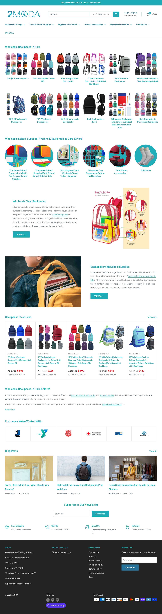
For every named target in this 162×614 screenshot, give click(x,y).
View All (153, 451)
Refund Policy (95, 569)
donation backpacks (112, 404)
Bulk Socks (141, 24)
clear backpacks (60, 214)
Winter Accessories (94, 24)
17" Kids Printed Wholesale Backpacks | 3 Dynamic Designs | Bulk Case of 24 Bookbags (111, 361)
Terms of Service (96, 573)
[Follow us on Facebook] (48, 600)
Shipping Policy (95, 564)
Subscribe (100, 513)
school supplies (107, 395)
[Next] (157, 350)
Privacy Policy (95, 560)
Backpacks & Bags (13, 24)
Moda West (13, 354)
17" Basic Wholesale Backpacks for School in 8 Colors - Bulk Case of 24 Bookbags (49, 361)
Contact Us (93, 552)
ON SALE (9, 33)
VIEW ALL (21, 234)
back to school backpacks (83, 395)
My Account (130, 15)
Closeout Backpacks (61, 552)
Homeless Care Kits (119, 24)
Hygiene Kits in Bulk (67, 24)
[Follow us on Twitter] (52, 600)
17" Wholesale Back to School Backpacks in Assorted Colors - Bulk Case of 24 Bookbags (141, 361)
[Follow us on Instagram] (57, 600)
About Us (92, 556)
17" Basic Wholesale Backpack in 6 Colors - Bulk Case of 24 (19, 360)
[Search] (116, 14)
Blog (90, 577)
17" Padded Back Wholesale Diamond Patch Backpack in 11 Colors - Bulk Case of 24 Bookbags (80, 361)
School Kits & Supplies (40, 24)
